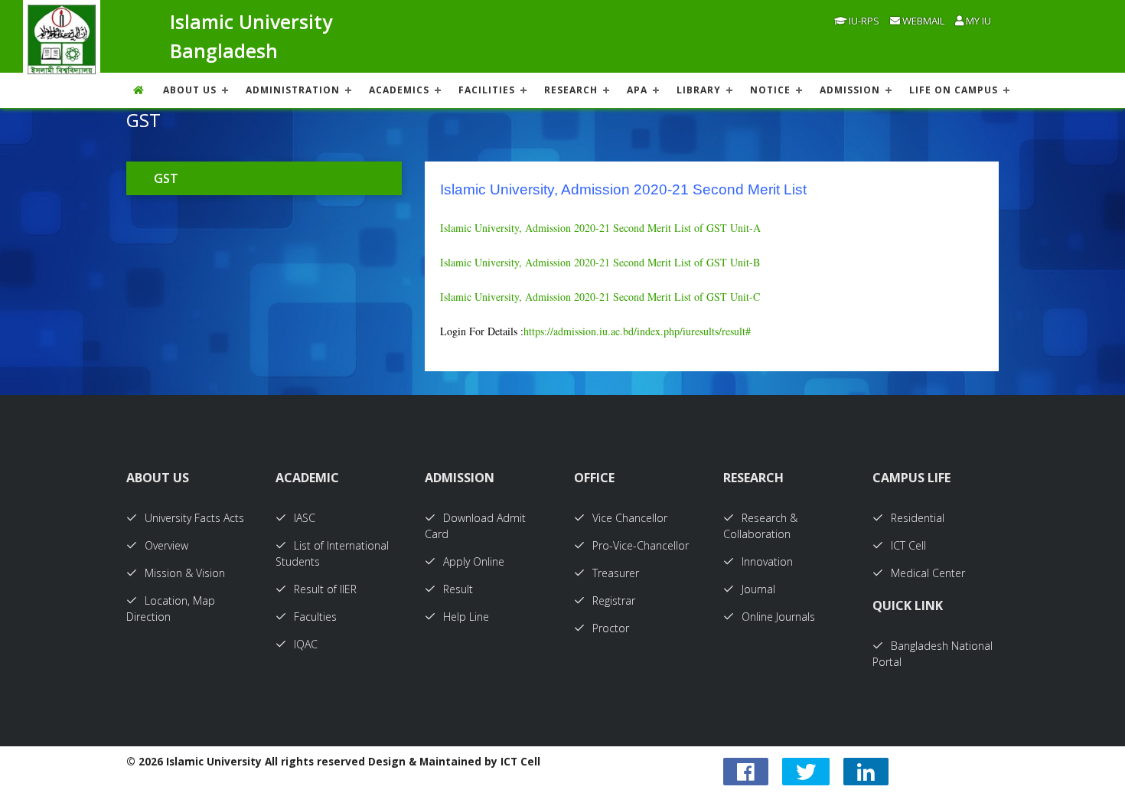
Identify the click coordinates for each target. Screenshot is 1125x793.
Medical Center (928, 573)
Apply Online (473, 561)
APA (637, 89)
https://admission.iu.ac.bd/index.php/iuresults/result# (637, 331)
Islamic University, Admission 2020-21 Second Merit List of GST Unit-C (600, 296)
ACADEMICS (399, 89)
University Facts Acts (194, 518)
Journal (758, 589)
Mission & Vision (185, 573)
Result (458, 589)
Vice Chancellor (629, 518)
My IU (977, 21)
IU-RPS (862, 21)
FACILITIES (486, 89)
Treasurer (615, 573)
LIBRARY (699, 89)
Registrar (613, 600)
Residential (917, 518)
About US (190, 89)
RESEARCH (571, 89)
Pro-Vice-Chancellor (640, 545)
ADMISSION (850, 89)
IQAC (306, 644)
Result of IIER (325, 589)
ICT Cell (908, 545)
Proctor (610, 628)
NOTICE (770, 89)
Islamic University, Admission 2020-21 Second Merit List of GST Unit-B (600, 262)
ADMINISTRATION (293, 89)
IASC (304, 518)
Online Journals (778, 616)
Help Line (466, 616)
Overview (166, 545)
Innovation (767, 561)
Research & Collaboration (760, 526)
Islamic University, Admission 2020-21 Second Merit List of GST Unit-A (600, 227)
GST (166, 178)
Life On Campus (953, 89)
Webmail (922, 21)
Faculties (315, 616)
